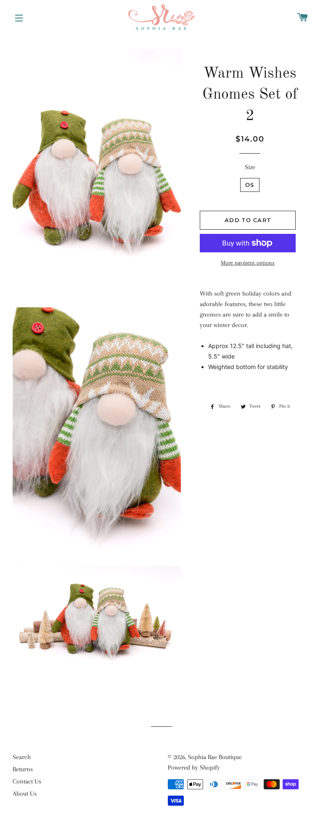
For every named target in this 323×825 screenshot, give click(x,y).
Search (22, 757)
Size (250, 167)
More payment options (248, 262)
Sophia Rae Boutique (215, 757)
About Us (25, 793)
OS (249, 184)
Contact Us (27, 781)
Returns (23, 769)
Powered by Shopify (194, 767)
